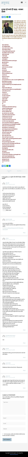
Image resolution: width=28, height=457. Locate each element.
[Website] (14, 429)
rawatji (7, 348)
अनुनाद (5, 3)
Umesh (7, 238)
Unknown (8, 376)
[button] (21, 2)
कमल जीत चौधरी (8, 363)
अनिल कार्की (7, 183)
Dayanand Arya (9, 219)
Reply (24, 213)
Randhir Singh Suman (10, 335)
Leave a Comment (5, 14)
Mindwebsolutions (14, 454)
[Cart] (26, 2)
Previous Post (8, 171)
